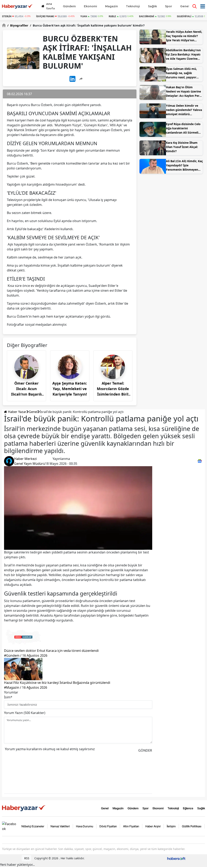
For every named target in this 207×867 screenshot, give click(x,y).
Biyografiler (17, 25)
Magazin (118, 808)
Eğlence (188, 808)
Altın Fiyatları (131, 826)
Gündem (133, 808)
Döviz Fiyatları (108, 826)
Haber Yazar (16, 412)
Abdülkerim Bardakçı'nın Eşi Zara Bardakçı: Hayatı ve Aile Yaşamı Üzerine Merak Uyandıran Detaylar (184, 54)
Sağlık (201, 808)
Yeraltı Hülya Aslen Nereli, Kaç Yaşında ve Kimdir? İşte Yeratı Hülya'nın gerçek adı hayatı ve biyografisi (184, 36)
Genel (33, 412)
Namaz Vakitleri (60, 826)
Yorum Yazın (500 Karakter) (24, 713)
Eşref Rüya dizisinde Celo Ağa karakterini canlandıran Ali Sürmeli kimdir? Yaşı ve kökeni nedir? (183, 128)
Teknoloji (173, 808)
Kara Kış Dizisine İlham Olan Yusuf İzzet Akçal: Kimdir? (182, 147)
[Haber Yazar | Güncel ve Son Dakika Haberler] (24, 808)
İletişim (171, 826)
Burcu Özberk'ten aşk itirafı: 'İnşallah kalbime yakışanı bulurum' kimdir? (87, 25)
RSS (26, 858)
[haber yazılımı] (176, 858)
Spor (146, 808)
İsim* (8, 697)
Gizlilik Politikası (191, 826)
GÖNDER (145, 750)
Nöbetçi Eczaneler (32, 826)
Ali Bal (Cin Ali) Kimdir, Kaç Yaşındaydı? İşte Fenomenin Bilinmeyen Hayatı (184, 165)
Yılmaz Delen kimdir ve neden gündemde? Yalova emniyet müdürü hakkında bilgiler (184, 110)
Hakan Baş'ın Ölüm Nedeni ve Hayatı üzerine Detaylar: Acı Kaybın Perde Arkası (184, 91)
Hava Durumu (84, 826)
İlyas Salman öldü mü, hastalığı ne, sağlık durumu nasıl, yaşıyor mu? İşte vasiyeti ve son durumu (183, 73)
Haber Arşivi (153, 826)
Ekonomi (158, 808)
